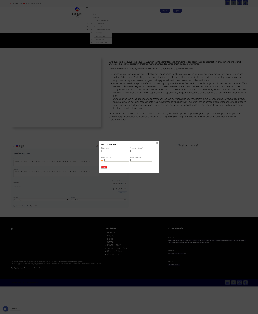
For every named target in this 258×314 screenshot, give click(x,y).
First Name (105, 148)
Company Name (136, 148)
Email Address (136, 157)
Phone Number (107, 157)
